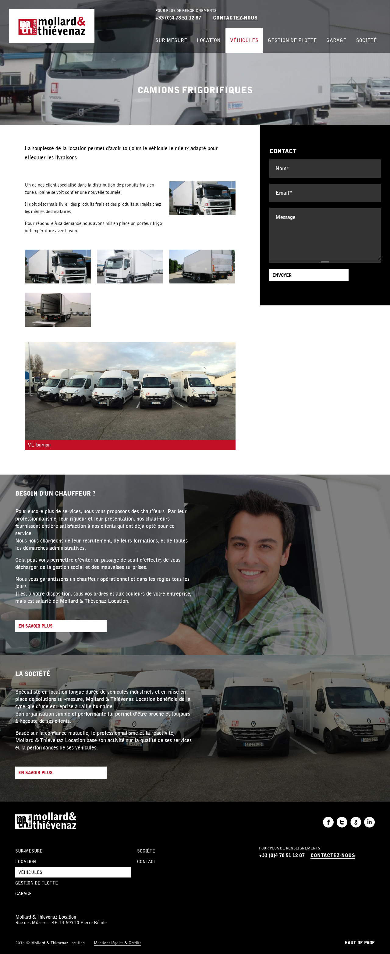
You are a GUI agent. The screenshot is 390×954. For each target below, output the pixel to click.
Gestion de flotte (292, 40)
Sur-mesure (171, 40)
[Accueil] (51, 26)
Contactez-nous (235, 18)
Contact (146, 861)
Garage (336, 40)
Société (366, 40)
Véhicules (244, 40)
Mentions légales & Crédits (117, 942)
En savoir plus (35, 626)
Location (209, 40)
